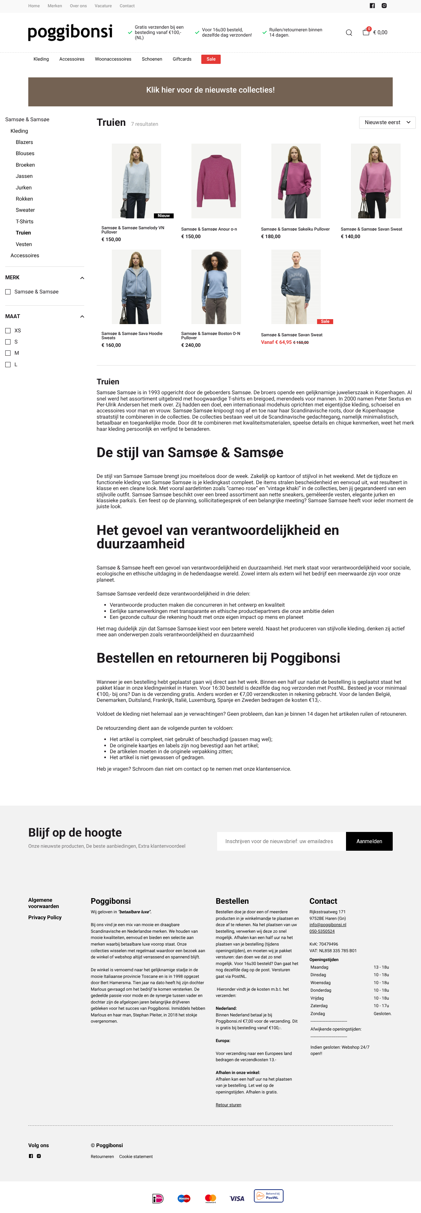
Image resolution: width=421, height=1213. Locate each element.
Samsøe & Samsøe (36, 292)
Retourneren (102, 1156)
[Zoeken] (349, 32)
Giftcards (182, 59)
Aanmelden (369, 841)
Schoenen (152, 59)
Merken (55, 6)
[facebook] (372, 7)
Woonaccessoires (113, 59)
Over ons (78, 6)
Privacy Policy (45, 917)
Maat (12, 316)
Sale (211, 59)
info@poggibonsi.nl (328, 925)
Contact (127, 6)
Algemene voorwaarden (43, 903)
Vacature (103, 6)
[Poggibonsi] (70, 32)
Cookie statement (136, 1156)
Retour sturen (228, 1105)
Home (34, 6)
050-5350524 (322, 931)
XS (17, 331)
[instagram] (384, 7)
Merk (12, 278)
